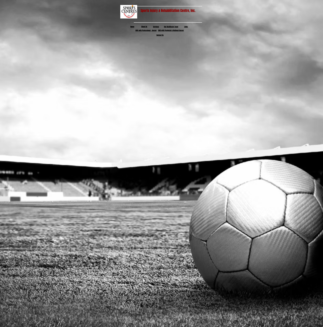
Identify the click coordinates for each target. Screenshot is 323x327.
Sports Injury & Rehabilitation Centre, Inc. (164, 10)
